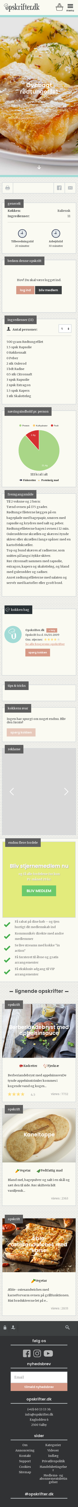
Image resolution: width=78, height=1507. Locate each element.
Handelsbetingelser (53, 1468)
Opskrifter (21, 7)
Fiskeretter (29, 480)
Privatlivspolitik (53, 1461)
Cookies (25, 1467)
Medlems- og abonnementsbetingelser (53, 1479)
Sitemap (25, 1472)
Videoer (53, 1450)
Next (66, 791)
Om (25, 1445)
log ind (25, 290)
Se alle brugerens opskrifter (45, 644)
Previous (12, 791)
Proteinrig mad (50, 480)
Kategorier (53, 1445)
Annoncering (24, 1450)
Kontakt (25, 1456)
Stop (5, 791)
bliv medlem (48, 290)
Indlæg (53, 1456)
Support (25, 1461)
